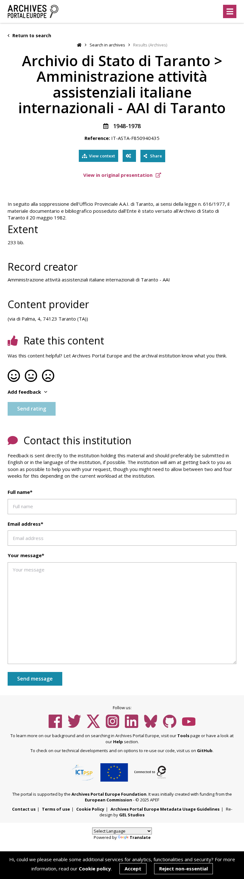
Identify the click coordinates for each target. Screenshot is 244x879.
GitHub (205, 750)
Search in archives (107, 45)
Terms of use (56, 809)
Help (118, 741)
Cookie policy (95, 868)
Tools (183, 735)
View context (102, 156)
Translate (140, 837)
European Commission (108, 800)
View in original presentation (118, 175)
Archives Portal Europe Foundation (108, 794)
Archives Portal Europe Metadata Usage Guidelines (165, 809)
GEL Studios (132, 815)
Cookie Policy (90, 809)
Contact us (24, 809)
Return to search (31, 35)
